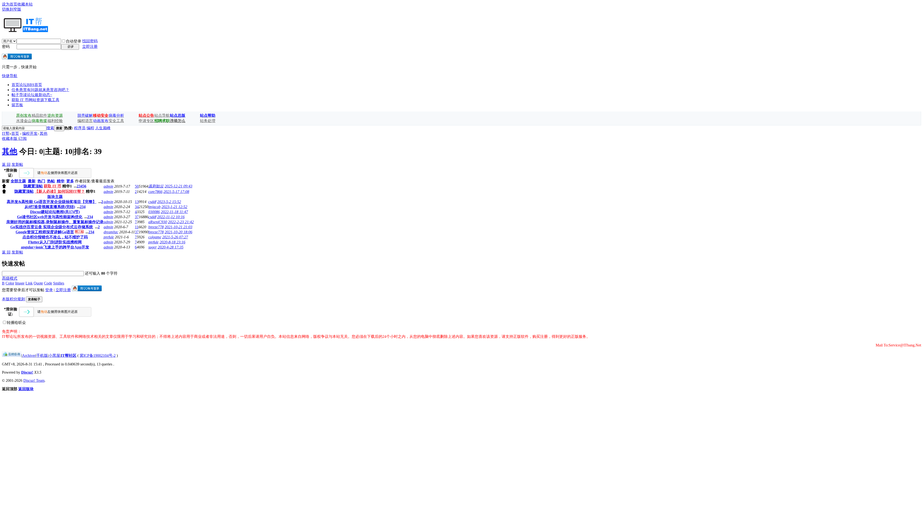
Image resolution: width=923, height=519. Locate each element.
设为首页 (9, 4)
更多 (70, 181)
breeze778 (156, 227)
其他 (43, 133)
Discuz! (27, 372)
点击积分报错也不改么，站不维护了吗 (55, 237)
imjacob (154, 207)
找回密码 (90, 41)
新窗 (6, 181)
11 (136, 227)
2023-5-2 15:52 (169, 202)
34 (137, 207)
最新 (32, 181)
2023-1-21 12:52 (174, 207)
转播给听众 (16, 323)
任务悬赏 (40, 90)
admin (108, 186)
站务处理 (207, 121)
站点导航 (162, 115)
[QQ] (11, 355)
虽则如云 (156, 186)
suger (152, 247)
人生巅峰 (103, 128)
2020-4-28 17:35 (170, 247)
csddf (152, 202)
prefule (109, 237)
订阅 (23, 138)
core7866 (155, 192)
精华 (60, 181)
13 (137, 202)
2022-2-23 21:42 (181, 222)
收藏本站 (25, 4)
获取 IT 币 (35, 100)
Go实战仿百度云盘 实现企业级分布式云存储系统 (51, 227)
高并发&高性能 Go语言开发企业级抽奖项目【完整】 (51, 202)
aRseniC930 (157, 222)
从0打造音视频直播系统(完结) (50, 207)
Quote (38, 283)
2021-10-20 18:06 (178, 232)
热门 (41, 181)
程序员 (80, 128)
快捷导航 (9, 76)
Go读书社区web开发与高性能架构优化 (49, 217)
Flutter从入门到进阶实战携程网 (55, 242)
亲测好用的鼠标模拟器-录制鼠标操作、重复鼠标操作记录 (55, 222)
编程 (90, 128)
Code (48, 283)
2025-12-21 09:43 (178, 186)
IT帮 (5, 133)
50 (137, 186)
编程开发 (29, 133)
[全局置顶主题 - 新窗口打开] (4, 187)
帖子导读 (32, 95)
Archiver (29, 355)
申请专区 (146, 121)
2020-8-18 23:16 (172, 242)
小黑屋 (54, 355)
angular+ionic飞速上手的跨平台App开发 (55, 247)
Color (10, 283)
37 (137, 217)
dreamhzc (111, 232)
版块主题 (55, 197)
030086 (154, 212)
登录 (49, 290)
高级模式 (9, 278)
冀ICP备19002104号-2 (98, 355)
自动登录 (73, 41)
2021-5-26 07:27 (175, 237)
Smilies (58, 283)
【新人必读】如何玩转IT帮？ (60, 191)
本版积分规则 (13, 299)
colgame (154, 237)
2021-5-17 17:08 (176, 192)
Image (20, 283)
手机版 (42, 355)
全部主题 (18, 181)
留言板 (17, 105)
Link (29, 283)
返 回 (6, 164)
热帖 (51, 181)
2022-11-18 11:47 (174, 212)
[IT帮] (25, 30)
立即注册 (90, 46)
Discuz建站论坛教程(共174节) (55, 212)
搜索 (50, 128)
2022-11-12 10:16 (171, 217)
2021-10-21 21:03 (178, 227)
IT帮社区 (68, 355)
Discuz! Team (33, 380)
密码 (6, 46)
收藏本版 (10, 138)
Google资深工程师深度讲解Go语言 (45, 232)
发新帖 (17, 164)
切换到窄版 (11, 9)
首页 (27, 85)
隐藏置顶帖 (33, 186)
